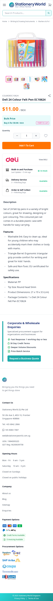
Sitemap (6, 504)
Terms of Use (33, 598)
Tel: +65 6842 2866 (11, 424)
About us (6, 493)
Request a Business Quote (24, 358)
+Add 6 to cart (42, 123)
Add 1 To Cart (26, 145)
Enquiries (6, 510)
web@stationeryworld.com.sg (16, 435)
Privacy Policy (19, 598)
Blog (4, 499)
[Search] (49, 13)
